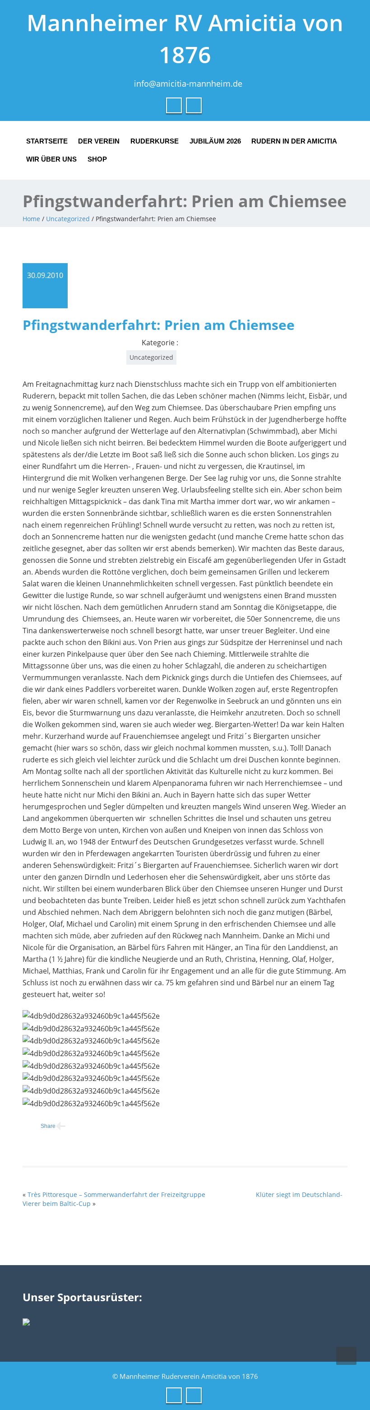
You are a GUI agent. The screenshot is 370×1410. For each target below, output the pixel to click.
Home (31, 218)
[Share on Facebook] (39, 1126)
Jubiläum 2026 (215, 141)
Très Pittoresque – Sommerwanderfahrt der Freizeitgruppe (116, 1194)
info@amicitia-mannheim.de (188, 83)
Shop (97, 159)
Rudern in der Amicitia (294, 141)
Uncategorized (68, 218)
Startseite (47, 141)
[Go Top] (346, 1356)
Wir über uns (51, 159)
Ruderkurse (154, 141)
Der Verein (99, 141)
